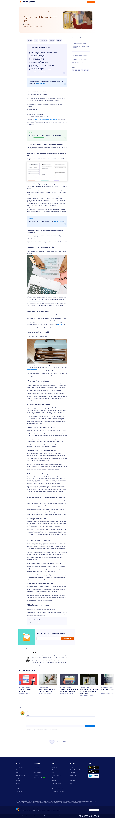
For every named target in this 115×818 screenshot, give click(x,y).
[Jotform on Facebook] (80, 816)
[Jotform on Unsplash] (98, 816)
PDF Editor (33, 2)
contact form (43, 665)
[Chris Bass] (23, 24)
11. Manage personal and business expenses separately (81, 47)
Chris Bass (28, 24)
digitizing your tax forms (32, 369)
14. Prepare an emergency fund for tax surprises (80, 56)
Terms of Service (52, 729)
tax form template (35, 158)
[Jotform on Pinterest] (94, 816)
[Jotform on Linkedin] (85, 816)
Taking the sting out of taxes (77, 62)
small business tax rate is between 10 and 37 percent (46, 119)
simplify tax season (51, 158)
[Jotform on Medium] (87, 816)
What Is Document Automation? (25, 690)
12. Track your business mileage (79, 50)
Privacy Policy (45, 729)
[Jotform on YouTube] (96, 816)
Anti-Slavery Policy (56, 815)
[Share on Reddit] (82, 70)
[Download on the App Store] (93, 771)
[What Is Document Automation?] (28, 679)
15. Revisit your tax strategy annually (80, 59)
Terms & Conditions (20, 815)
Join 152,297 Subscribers (67, 638)
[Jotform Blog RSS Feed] (87, 70)
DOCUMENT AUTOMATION (25, 687)
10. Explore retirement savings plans (79, 43)
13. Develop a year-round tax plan (79, 52)
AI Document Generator (39, 137)
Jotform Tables (60, 324)
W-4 (34, 183)
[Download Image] (65, 292)
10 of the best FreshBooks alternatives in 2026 (47, 690)
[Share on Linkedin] (79, 70)
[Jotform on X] (82, 816)
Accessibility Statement (45, 815)
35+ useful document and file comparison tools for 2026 (69, 690)
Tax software (29, 383)
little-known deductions (53, 236)
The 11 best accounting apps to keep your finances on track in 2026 (89, 691)
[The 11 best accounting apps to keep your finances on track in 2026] (89, 679)
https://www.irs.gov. (40, 83)
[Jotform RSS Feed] (91, 816)
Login (85, 1)
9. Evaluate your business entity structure (80, 40)
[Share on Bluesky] (84, 70)
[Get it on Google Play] (93, 767)
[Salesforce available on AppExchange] (93, 776)
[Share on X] (73, 70)
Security (36, 815)
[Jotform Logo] (24, 2)
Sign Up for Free (91, 1)
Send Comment (90, 725)
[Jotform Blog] (89, 816)
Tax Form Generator (58, 221)
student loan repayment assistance (36, 301)
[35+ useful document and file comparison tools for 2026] (69, 679)
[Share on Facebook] (76, 70)
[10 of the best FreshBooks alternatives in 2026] (48, 679)
